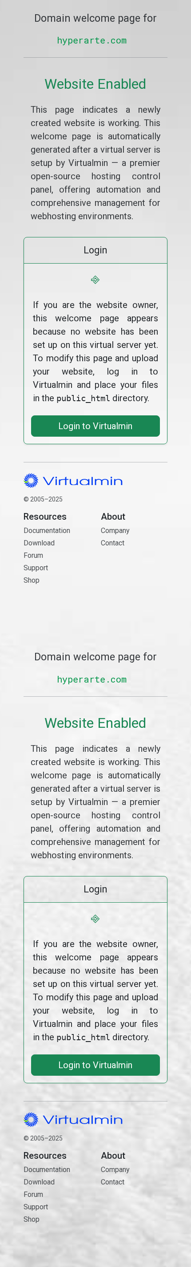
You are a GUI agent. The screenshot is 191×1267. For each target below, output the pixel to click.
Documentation (47, 530)
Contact (134, 569)
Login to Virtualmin (95, 426)
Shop (32, 580)
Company (115, 530)
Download (39, 543)
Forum (33, 555)
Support (36, 568)
